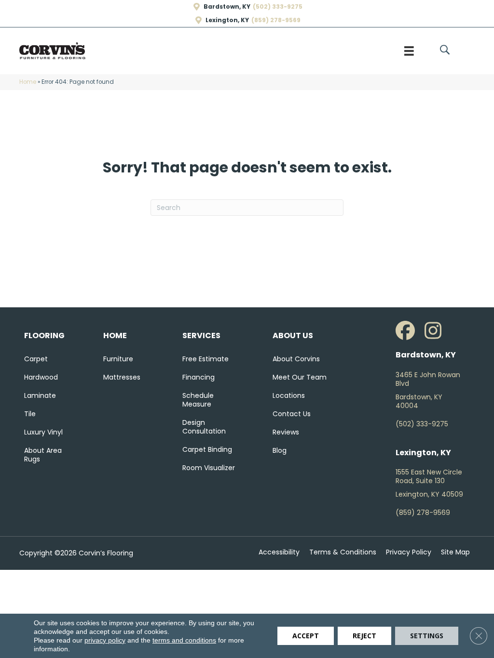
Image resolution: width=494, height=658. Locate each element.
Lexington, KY (227, 20)
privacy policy (104, 640)
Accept (305, 635)
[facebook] (408, 331)
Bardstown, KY (227, 7)
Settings (426, 635)
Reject (364, 635)
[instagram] (437, 331)
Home (27, 82)
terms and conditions (184, 640)
